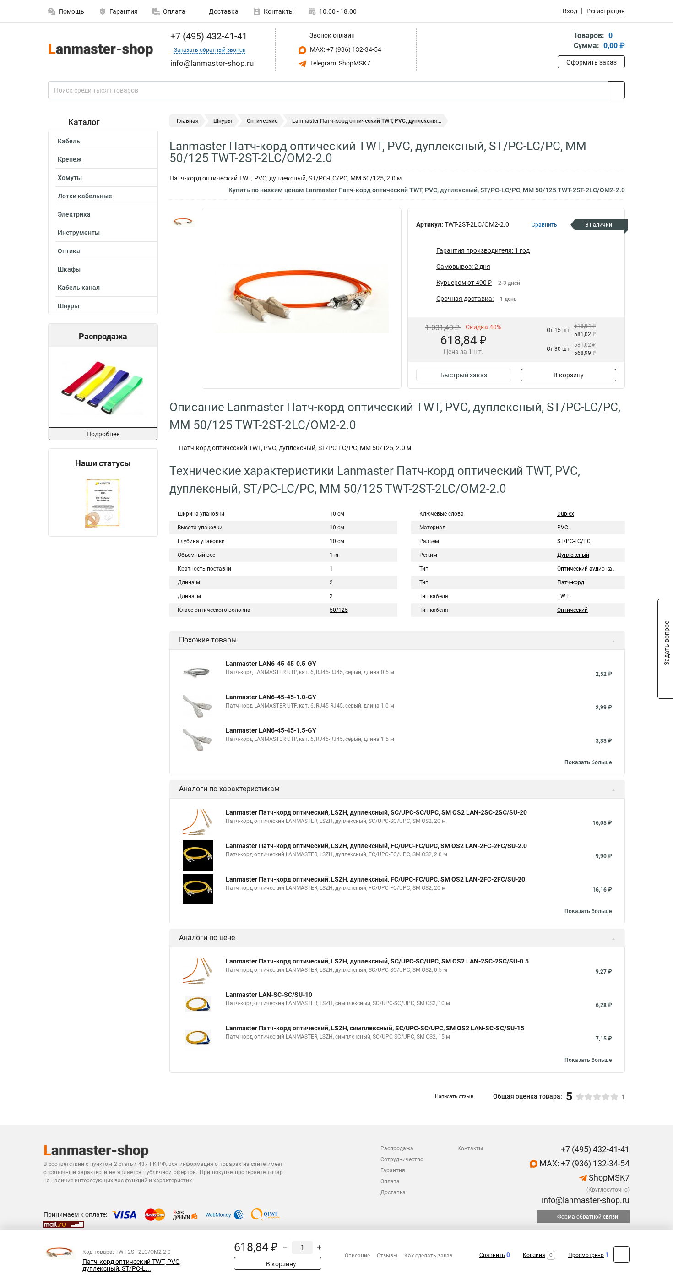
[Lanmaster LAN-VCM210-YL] (102, 387)
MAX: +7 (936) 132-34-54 (345, 49)
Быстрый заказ (463, 375)
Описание (357, 1255)
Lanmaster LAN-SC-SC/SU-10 (269, 994)
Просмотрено (586, 1255)
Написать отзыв (454, 1096)
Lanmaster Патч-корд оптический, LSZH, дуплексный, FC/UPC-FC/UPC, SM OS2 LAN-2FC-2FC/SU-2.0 (376, 845)
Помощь (71, 11)
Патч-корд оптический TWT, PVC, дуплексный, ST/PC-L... (131, 1265)
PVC (562, 527)
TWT (563, 596)
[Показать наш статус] (103, 502)
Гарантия (123, 11)
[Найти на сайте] (616, 90)
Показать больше (588, 762)
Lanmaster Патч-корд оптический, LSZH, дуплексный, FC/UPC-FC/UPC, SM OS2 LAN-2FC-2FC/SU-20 (375, 879)
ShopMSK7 (608, 1177)
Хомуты (70, 177)
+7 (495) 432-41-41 (207, 36)
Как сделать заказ (428, 1255)
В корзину (569, 375)
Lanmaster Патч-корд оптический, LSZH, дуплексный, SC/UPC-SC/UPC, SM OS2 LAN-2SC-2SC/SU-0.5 (377, 961)
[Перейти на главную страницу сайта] (99, 50)
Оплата (174, 11)
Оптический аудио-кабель (590, 569)
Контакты (279, 11)
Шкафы (69, 269)
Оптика (69, 251)
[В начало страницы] (621, 1254)
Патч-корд (570, 582)
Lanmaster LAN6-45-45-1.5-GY (271, 730)
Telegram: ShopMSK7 (339, 63)
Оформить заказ (591, 62)
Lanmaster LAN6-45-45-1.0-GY (271, 697)
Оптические (262, 121)
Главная (188, 121)
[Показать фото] (183, 221)
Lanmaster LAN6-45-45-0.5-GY (271, 663)
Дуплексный (573, 555)
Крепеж (69, 159)
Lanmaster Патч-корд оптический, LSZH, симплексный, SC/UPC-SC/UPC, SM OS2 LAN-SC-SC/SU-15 (375, 1028)
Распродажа (396, 1148)
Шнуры (68, 306)
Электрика (74, 214)
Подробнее (103, 434)
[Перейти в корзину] (564, 41)
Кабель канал (79, 287)
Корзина (534, 1255)
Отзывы (387, 1255)
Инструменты (79, 232)
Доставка (223, 11)
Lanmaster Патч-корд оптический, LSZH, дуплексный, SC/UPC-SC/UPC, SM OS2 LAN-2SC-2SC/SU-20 (376, 812)
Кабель (69, 141)
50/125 (339, 610)
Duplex (565, 514)
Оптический (572, 610)
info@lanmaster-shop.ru (585, 1200)
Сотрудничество (401, 1159)
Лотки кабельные (85, 196)
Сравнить (492, 1255)
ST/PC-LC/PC (574, 541)
